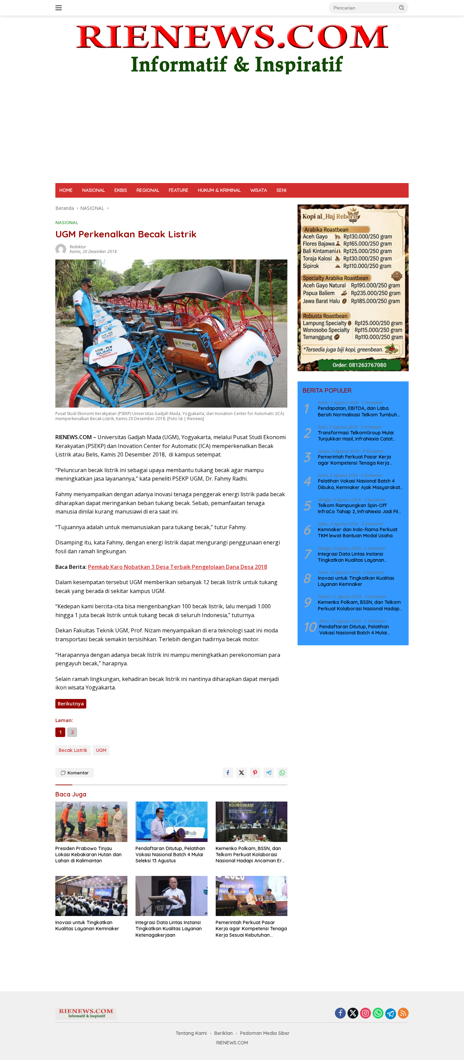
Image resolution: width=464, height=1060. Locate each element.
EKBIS (120, 190)
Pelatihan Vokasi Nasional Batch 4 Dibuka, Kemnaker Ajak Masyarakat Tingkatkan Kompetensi (359, 484)
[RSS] (403, 1014)
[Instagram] (365, 1014)
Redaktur (78, 247)
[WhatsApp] (378, 1014)
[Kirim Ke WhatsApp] (282, 773)
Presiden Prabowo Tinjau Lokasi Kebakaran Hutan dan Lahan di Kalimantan (88, 854)
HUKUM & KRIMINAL (219, 190)
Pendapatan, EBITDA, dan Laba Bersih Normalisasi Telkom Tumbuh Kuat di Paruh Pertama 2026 (357, 411)
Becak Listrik (73, 750)
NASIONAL (93, 190)
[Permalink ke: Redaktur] (60, 249)
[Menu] (60, 8)
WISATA (258, 190)
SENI (281, 190)
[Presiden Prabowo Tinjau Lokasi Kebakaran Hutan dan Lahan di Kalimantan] (91, 822)
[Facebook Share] (228, 773)
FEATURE (179, 190)
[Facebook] (340, 1014)
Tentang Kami (191, 1033)
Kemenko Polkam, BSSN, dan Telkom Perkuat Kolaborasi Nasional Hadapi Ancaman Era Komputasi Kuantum (250, 854)
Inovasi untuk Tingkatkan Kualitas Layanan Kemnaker (87, 925)
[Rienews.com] (232, 47)
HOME (66, 190)
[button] (402, 7)
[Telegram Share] (269, 773)
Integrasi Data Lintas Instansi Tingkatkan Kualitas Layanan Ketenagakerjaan (169, 928)
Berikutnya (71, 703)
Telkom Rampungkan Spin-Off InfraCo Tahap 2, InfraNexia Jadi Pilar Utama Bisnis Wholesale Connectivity (360, 508)
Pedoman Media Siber (265, 1033)
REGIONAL (148, 190)
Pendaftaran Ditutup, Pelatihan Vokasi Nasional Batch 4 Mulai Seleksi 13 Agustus (170, 854)
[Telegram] (390, 1013)
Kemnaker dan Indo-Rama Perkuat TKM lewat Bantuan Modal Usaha (357, 532)
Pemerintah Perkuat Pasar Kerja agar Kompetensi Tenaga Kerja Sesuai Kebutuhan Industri (251, 928)
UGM (101, 750)
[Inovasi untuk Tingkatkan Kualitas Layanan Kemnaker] (91, 896)
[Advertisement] (232, 132)
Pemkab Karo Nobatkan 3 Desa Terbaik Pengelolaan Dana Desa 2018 (177, 567)
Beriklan (223, 1033)
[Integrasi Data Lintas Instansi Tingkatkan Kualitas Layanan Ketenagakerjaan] (172, 896)
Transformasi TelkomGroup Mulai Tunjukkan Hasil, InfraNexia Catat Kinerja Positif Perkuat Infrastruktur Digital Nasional (358, 435)
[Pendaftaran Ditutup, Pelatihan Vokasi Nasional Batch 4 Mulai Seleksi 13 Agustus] (172, 822)
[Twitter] (352, 1014)
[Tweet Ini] (241, 773)
